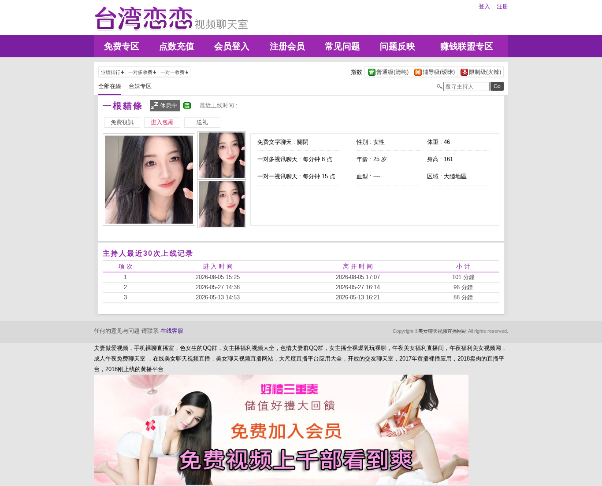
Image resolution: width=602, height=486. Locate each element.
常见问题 (342, 46)
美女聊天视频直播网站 (442, 331)
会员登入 (231, 46)
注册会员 (287, 46)
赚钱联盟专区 (466, 46)
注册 (502, 6)
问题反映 (397, 46)
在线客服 (171, 331)
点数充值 (176, 46)
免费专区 (121, 46)
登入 (484, 6)
